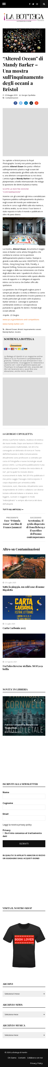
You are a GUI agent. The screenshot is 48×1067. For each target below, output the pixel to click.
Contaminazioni (11, 98)
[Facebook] (29, 4)
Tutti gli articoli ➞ (13, 509)
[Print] (31, 103)
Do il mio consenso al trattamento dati (22, 834)
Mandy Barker (8, 332)
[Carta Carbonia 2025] (24, 619)
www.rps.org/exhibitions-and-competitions (21, 319)
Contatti (21, 1057)
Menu (4, 4)
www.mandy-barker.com (13, 324)
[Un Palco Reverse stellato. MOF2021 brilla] (24, 657)
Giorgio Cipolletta (28, 95)
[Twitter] (33, 4)
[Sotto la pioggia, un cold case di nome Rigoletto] (24, 578)
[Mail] (36, 103)
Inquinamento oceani (32, 329)
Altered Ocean (11, 329)
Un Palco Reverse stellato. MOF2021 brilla (23, 668)
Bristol (20, 329)
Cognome (8, 803)
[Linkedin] (26, 103)
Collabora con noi (35, 1057)
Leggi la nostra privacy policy (17, 824)
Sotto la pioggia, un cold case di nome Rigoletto (24, 588)
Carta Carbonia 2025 (14, 628)
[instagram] (37, 4)
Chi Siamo (12, 1057)
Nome (6, 792)
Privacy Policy (36, 1063)
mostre (18, 332)
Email (6, 813)
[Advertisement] (24, 131)
